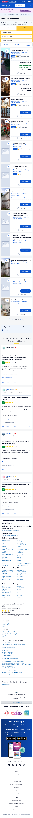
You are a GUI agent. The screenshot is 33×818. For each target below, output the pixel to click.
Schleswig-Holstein (6, 587)
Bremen (19, 597)
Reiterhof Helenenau (19, 143)
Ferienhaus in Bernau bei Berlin (10, 671)
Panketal (19, 560)
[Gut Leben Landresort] (5, 129)
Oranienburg (20, 555)
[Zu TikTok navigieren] (16, 764)
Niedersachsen (5, 589)
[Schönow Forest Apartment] (5, 267)
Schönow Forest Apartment (19, 260)
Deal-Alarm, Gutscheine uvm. (16, 778)
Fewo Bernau (17, 280)
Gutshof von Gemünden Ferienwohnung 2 (12, 672)
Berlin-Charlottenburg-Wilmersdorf (7, 550)
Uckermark (19, 578)
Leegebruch (20, 562)
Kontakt (24, 1)
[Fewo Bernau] (5, 287)
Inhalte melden (17, 775)
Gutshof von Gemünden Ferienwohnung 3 (12, 660)
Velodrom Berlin (6, 575)
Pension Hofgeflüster (17, 99)
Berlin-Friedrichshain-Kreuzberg (22, 545)
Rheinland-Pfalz (6, 595)
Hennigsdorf (5, 562)
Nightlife (4, 626)
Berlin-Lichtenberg (21, 548)
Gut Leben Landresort (17, 121)
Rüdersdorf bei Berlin (22, 565)
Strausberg (4, 545)
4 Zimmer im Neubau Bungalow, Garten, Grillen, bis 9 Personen (22, 237)
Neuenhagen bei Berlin (8, 548)
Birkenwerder (5, 557)
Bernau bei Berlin (21, 551)
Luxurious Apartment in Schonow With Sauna (13, 644)
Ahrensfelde (20, 540)
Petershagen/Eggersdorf (8, 554)
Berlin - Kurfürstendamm (8, 578)
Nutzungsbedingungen (16, 784)
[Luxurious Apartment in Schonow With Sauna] (5, 199)
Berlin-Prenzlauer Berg (23, 549)
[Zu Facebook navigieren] (9, 764)
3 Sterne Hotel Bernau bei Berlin (10, 535)
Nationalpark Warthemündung (21, 570)
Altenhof (4, 546)
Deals (4, 1)
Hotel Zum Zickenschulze (20, 166)
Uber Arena (20, 579)
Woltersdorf (20, 552)
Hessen (3, 597)
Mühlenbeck (20, 554)
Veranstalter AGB (16, 781)
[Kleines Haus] (5, 307)
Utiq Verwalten (16, 794)
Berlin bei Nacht (6, 684)
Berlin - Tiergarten (6, 581)
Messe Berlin (20, 575)
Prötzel (3, 543)
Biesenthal (19, 559)
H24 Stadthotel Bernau (17, 78)
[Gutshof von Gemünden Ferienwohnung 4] (5, 221)
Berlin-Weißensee (6, 560)
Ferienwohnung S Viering (8, 674)
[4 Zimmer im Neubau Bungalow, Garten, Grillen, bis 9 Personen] (5, 244)
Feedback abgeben (16, 702)
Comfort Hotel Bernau (17, 50)
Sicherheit (16, 806)
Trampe (4, 552)
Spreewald (4, 573)
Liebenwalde (5, 541)
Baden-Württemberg (7, 592)
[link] (27, 5)
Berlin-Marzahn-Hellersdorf (24, 563)
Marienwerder (5, 559)
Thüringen (19, 589)
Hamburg (19, 595)
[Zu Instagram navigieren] (13, 764)
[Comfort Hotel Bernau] (5, 61)
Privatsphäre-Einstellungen (16, 790)
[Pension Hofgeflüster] (5, 107)
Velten (3, 563)
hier (25, 24)
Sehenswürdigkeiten (7, 623)
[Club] (10, 11)
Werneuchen (20, 541)
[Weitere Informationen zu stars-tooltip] (27, 50)
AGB (16, 797)
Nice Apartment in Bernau (8, 653)
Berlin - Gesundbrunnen (8, 576)
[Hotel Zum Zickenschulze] (5, 175)
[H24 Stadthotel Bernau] (5, 86)
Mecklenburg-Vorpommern (9, 591)
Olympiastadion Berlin (7, 570)
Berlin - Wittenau (21, 573)
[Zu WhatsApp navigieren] (24, 764)
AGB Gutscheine (16, 800)
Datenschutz (16, 787)
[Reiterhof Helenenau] (5, 151)
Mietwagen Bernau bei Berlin (9, 635)
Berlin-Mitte (20, 543)
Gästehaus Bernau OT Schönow (10, 658)
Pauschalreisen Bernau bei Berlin (10, 633)
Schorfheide (5, 555)
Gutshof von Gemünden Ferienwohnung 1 (12, 667)
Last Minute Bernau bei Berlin (9, 631)
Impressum (16, 810)
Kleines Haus (14, 300)
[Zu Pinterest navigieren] (20, 764)
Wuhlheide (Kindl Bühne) (8, 571)
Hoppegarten (5, 565)
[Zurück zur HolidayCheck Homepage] (6, 6)
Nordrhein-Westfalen (7, 594)
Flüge (3, 636)
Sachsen (19, 586)
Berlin (18, 592)
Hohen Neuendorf (6, 540)
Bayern (3, 586)
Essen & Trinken (6, 624)
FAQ (16, 771)
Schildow (19, 557)
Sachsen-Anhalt (21, 591)
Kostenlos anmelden (25, 10)
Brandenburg (20, 587)
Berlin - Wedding (21, 576)
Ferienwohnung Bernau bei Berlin (10, 530)
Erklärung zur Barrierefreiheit (16, 803)
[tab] (8, 28)
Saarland (19, 594)
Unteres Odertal (6, 579)
